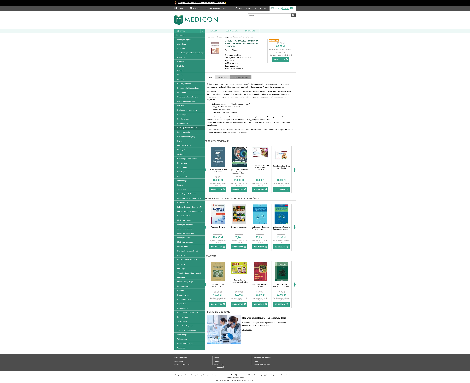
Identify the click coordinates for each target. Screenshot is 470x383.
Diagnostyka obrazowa (186, 101)
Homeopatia (182, 176)
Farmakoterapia (183, 132)
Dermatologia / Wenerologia (188, 88)
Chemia (180, 75)
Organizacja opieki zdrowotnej (189, 273)
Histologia (181, 172)
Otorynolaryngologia (185, 282)
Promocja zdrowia (184, 299)
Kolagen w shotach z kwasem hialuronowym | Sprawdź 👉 (202, 3)
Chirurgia (180, 79)
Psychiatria (181, 304)
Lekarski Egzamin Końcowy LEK (189, 207)
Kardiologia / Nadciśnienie (187, 194)
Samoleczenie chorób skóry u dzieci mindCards (260, 167)
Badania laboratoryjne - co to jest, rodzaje (264, 318)
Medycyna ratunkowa (185, 233)
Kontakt (217, 362)
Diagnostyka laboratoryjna (187, 97)
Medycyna (180, 35)
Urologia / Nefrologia (185, 343)
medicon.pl (211, 37)
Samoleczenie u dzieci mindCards (281, 167)
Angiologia (181, 57)
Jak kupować (219, 367)
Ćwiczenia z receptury (239, 227)
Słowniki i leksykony (185, 326)
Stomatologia (182, 335)
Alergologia (181, 44)
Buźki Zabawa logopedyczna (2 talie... (239, 281)
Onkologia (181, 268)
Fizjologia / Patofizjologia (186, 137)
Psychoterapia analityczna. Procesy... (281, 285)
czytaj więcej (247, 330)
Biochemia (181, 62)
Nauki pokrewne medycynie (188, 251)
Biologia (180, 70)
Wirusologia (181, 348)
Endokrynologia (183, 119)
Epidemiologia (182, 123)
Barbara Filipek (231, 50)
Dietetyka (181, 106)
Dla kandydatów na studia (187, 110)
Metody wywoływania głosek (260, 285)
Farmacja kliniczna (218, 227)
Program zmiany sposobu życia (218, 285)
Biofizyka (180, 66)
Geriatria (180, 154)
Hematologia (182, 163)
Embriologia (182, 114)
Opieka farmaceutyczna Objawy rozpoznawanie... (239, 172)
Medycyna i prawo (184, 220)
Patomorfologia (183, 286)
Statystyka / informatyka (186, 330)
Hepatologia (182, 167)
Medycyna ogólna (184, 40)
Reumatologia (182, 317)
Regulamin (178, 362)
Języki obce (181, 189)
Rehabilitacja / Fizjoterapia (187, 313)
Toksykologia (182, 339)
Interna (180, 185)
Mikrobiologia (182, 246)
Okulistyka (181, 264)
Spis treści (222, 77)
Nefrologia (181, 255)
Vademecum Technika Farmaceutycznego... (260, 228)
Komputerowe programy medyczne (191, 198)
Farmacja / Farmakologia (187, 128)
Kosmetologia (182, 203)
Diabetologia (182, 92)
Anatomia (181, 48)
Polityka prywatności (182, 364)
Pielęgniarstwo (183, 295)
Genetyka (181, 150)
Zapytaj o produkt (240, 77)
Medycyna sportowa (185, 242)
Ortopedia (181, 277)
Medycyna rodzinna (185, 238)
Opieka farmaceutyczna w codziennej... (218, 171)
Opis (210, 77)
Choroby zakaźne (184, 84)
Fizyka (179, 141)
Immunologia (182, 181)
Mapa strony (218, 364)
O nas (255, 362)
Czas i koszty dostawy (261, 364)
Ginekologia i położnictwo (187, 159)
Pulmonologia (182, 308)
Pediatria (180, 291)
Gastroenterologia (184, 145)
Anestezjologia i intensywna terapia (191, 53)
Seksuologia (182, 321)
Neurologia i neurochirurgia (187, 260)
